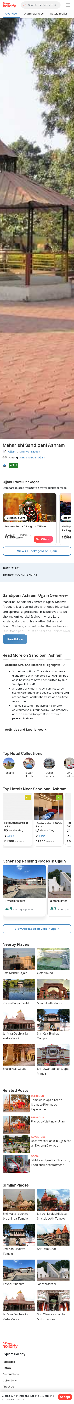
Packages (9, 1361)
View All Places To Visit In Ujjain (37, 929)
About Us (8, 1386)
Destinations (11, 1374)
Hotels (7, 1368)
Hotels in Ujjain (59, 13)
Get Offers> (43, 539)
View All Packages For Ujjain (37, 551)
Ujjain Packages (34, 13)
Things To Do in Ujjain (31, 457)
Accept (65, 1397)
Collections (10, 1380)
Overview (11, 13)
